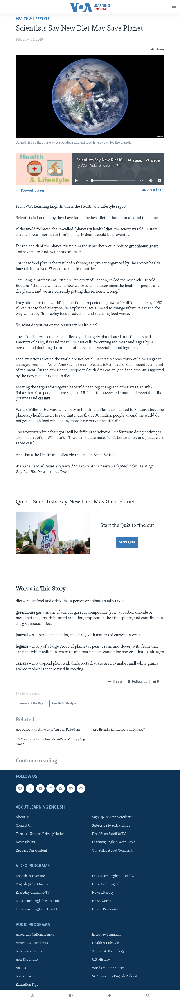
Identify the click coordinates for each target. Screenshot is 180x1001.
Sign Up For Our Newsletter (112, 817)
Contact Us (24, 825)
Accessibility (25, 842)
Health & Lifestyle (33, 19)
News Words (101, 901)
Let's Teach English (106, 884)
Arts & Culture (27, 959)
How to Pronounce (105, 909)
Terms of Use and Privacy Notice (40, 834)
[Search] (148, 995)
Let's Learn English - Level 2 (113, 876)
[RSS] (60, 788)
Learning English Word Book (113, 842)
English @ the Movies (32, 884)
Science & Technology (108, 951)
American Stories (29, 951)
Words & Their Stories (108, 968)
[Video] (70, 995)
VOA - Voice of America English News (109, 166)
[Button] (157, 49)
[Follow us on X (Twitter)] (30, 788)
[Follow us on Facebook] (20, 788)
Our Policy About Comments (113, 850)
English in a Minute (30, 876)
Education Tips (27, 985)
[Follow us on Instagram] (50, 788)
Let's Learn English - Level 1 (36, 909)
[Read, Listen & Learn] (32, 995)
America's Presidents (32, 943)
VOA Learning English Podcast (114, 976)
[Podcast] (71, 788)
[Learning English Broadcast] (109, 995)
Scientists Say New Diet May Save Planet (112, 160)
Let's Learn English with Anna (38, 901)
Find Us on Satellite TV (109, 834)
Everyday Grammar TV (33, 893)
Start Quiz (127, 542)
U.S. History (101, 959)
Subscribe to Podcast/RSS (111, 825)
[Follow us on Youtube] (40, 788)
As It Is (21, 968)
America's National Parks (35, 934)
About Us (23, 817)
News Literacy (103, 893)
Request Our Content (31, 850)
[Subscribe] (81, 788)
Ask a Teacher (26, 976)
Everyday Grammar (106, 934)
